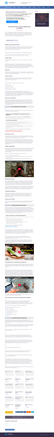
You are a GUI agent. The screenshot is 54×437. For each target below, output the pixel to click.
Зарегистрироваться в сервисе (11, 226)
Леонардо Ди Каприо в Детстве (19, 392)
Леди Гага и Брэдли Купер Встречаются (28, 392)
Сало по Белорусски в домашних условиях (8, 392)
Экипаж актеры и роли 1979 (29, 405)
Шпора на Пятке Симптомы (18, 379)
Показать (15, 40)
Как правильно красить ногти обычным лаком (41, 24)
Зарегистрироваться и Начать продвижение (13, 130)
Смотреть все (47, 11)
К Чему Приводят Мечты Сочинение (9, 405)
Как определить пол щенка (8, 379)
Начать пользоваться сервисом (12, 21)
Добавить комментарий (10, 429)
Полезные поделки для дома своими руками (26, 3)
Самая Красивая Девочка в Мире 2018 (29, 379)
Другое (6, 377)
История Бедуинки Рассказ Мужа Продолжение (18, 405)
